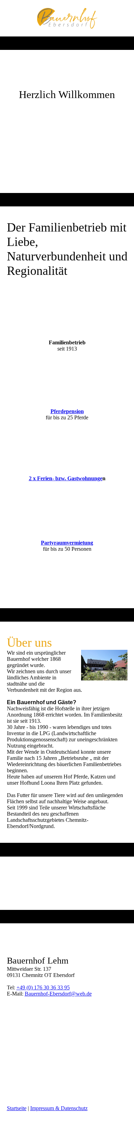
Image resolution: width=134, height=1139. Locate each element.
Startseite (16, 1108)
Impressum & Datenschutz (59, 1108)
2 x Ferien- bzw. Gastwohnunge (65, 478)
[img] (67, 18)
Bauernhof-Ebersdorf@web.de (58, 994)
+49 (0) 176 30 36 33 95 (43, 987)
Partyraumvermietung (67, 543)
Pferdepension (67, 411)
